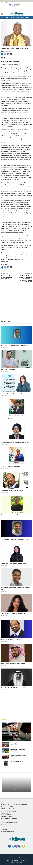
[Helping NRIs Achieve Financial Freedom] (16, 383)
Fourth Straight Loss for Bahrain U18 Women (19, 743)
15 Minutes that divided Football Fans (11, 639)
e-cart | (3, 2)
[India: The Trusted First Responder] (16, 456)
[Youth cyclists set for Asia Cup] (5, 763)
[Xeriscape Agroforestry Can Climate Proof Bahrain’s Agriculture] (16, 577)
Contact (24, 857)
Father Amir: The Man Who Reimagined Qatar (13, 688)
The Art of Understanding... (8, 369)
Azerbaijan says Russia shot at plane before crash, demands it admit (8, 277)
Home (11, 2)
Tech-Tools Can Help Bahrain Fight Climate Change (15, 345)
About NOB (13, 857)
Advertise (20, 2)
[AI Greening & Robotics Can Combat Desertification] (16, 528)
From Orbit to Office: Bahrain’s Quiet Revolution (14, 563)
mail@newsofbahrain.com (12, 61)
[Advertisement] (16, 300)
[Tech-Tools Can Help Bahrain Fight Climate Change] (16, 335)
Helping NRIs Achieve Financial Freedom (12, 393)
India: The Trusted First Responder (10, 466)
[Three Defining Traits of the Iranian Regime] (16, 653)
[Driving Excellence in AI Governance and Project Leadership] (16, 603)
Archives (15, 2)
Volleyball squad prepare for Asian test (18, 755)
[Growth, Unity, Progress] (16, 407)
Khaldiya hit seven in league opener (17, 749)
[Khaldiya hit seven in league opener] (5, 750)
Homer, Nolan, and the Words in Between (12, 490)
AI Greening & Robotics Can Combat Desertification (15, 539)
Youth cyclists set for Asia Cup (16, 761)
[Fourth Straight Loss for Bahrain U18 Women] (5, 744)
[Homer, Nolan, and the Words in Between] (16, 480)
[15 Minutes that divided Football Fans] (16, 629)
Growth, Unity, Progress (7, 418)
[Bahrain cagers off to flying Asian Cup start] (16, 731)
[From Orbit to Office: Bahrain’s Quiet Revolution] (16, 553)
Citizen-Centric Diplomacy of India (10, 515)
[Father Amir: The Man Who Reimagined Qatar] (16, 677)
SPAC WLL (19, 862)
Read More (4, 264)
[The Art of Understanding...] (16, 359)
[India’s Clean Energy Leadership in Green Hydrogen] (16, 431)
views (2, 51)
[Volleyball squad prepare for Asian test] (5, 757)
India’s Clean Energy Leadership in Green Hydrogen (15, 442)
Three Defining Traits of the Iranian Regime (13, 663)
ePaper (7, 2)
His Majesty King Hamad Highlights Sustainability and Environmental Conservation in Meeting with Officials (25, 278)
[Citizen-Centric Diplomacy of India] (16, 504)
